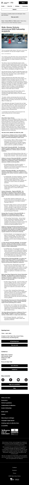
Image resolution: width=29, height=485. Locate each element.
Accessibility (4, 425)
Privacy (14, 473)
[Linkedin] (26, 379)
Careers (3, 414)
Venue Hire (9, 6)
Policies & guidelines (6, 402)
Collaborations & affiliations (8, 405)
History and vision (5, 397)
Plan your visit (14, 17)
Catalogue (17, 6)
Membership (25, 6)
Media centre (17, 20)
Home (3, 20)
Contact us (14, 369)
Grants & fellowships (6, 408)
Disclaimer (14, 470)
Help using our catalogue (7, 417)
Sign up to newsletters (14, 384)
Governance (4, 400)
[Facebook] (10, 379)
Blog (14, 388)
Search (14, 9)
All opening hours (14, 341)
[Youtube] (18, 379)
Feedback (14, 467)
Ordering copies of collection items (10, 423)
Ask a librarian (14, 365)
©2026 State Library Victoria (14, 476)
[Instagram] (2, 379)
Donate (2, 6)
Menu (23, 2)
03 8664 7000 (8, 362)
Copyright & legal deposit (7, 420)
